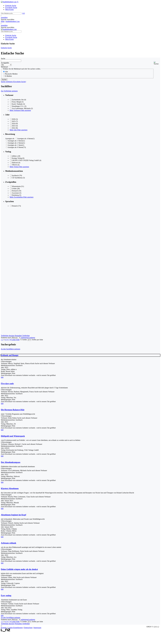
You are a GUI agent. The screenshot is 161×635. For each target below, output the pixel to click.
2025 (13, 121)
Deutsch (15, 206)
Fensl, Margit (16, 102)
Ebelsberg (15, 195)
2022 (13, 128)
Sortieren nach (6, 337)
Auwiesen (15, 193)
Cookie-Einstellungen (15, 628)
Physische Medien (11, 74)
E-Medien (8, 76)
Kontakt (3, 628)
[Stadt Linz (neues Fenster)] (5, 631)
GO (23, 13)
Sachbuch (15, 175)
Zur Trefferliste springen (9, 91)
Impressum (37, 628)
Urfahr (14, 188)
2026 (13, 119)
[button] (157, 63)
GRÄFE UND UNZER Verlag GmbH (25, 160)
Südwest (15, 162)
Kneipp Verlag (17, 158)
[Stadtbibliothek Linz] (9, 2)
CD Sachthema (17, 178)
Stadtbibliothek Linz (13, 21)
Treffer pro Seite (37, 340)
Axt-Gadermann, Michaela (21, 108)
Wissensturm (16, 186)
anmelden (4, 17)
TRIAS (14, 165)
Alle (6, 72)
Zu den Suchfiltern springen (10, 349)
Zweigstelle (5, 63)
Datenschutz (28, 628)
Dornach (15, 191)
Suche (3, 58)
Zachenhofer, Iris (18, 100)
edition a (15, 156)
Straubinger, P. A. (18, 106)
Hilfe (2, 21)
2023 (13, 126)
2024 (13, 123)
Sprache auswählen (7, 19)
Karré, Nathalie (17, 104)
